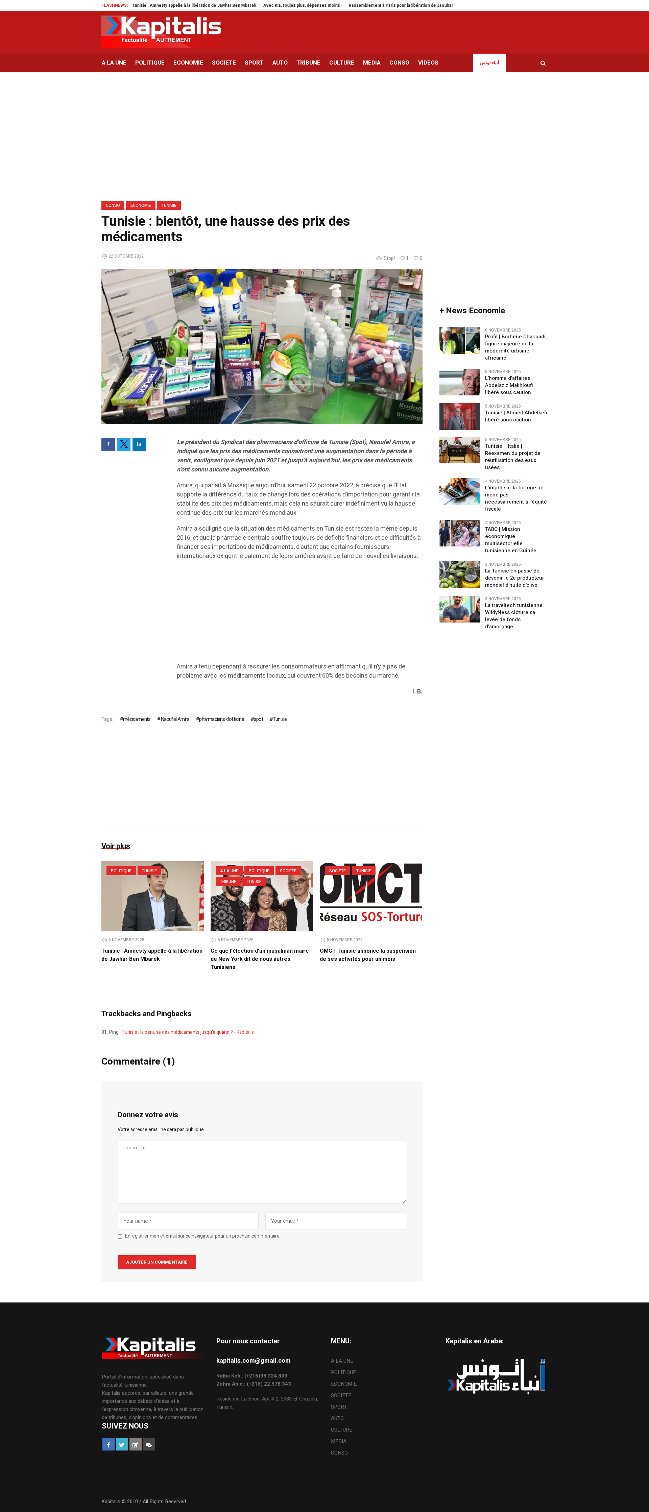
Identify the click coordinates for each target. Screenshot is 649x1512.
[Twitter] (123, 444)
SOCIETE (288, 871)
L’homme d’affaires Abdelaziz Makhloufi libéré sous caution (509, 385)
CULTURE (341, 1430)
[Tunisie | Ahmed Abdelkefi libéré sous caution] (459, 416)
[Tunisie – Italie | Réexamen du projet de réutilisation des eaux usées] (459, 450)
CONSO (113, 205)
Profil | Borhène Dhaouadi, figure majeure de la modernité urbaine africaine (516, 347)
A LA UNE (229, 871)
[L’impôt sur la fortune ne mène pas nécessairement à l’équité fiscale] (459, 491)
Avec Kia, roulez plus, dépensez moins (265, 5)
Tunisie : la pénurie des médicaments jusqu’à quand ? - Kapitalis (188, 1032)
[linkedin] (139, 444)
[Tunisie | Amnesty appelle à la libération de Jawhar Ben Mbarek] (152, 896)
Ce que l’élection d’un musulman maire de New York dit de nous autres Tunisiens (260, 959)
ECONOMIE (140, 205)
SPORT (339, 1407)
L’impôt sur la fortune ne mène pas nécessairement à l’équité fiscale (516, 498)
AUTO (337, 1418)
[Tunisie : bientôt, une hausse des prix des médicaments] (262, 346)
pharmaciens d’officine (221, 719)
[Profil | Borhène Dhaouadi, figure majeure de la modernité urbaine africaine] (459, 340)
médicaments (136, 719)
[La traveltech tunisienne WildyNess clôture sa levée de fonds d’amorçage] (459, 609)
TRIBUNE (228, 882)
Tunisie (169, 205)
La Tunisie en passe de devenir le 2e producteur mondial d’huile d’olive (514, 578)
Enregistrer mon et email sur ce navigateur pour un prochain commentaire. (203, 1236)
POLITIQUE (121, 871)
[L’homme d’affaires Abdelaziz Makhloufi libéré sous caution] (459, 382)
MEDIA (338, 1441)
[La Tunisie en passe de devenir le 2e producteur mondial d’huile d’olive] (459, 574)
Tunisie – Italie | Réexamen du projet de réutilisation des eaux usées (512, 457)
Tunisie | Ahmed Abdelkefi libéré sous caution (516, 416)
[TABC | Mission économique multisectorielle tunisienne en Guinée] (459, 533)
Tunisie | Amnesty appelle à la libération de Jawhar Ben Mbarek (157, 5)
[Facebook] (108, 444)
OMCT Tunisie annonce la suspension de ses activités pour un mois (368, 955)
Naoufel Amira (175, 719)
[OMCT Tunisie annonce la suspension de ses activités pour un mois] (371, 896)
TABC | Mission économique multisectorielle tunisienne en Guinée (510, 540)
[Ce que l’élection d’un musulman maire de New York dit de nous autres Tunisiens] (262, 896)
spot (258, 719)
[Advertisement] (300, 614)
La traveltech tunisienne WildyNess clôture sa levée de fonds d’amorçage (514, 616)
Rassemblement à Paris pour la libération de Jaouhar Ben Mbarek (376, 5)
